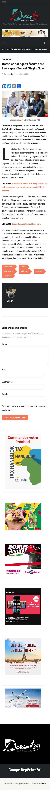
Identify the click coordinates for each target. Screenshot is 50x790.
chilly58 (11, 74)
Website (5, 394)
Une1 (11, 59)
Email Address (7, 382)
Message (5, 344)
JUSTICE (5, 59)
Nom (3, 369)
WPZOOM (42, 784)
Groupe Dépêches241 (25, 769)
